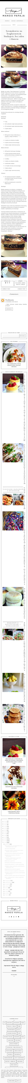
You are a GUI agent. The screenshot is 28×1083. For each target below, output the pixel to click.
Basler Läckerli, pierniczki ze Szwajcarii (15, 875)
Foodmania (9, 300)
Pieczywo (17, 1040)
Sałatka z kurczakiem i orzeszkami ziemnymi (24, 688)
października (8, 882)
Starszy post (21, 289)
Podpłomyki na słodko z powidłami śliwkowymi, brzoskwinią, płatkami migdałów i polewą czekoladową (24, 548)
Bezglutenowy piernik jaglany (12, 869)
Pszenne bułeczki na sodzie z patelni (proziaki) (24, 603)
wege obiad (14, 1064)
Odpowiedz (9, 309)
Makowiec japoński (10, 860)
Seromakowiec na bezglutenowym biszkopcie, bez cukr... (14, 846)
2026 (5, 821)
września (7, 884)
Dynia (22, 1036)
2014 (5, 842)
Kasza (18, 1029)
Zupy (19, 1033)
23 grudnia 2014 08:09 (11, 301)
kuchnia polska (8, 1036)
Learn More (12, 1080)
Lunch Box (10, 1040)
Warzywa (9, 1022)
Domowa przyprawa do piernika (13, 862)
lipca (6, 887)
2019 (5, 833)
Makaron (16, 1036)
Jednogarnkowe (8, 1057)
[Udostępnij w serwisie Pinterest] (9, 283)
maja (6, 891)
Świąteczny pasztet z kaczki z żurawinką (12, 855)
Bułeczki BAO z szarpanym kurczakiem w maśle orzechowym (24, 464)
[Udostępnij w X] (5, 283)
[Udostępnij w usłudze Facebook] (7, 283)
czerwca (7, 889)
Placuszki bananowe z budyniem (24, 498)
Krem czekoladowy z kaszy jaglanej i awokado (14, 878)
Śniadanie (16, 1022)
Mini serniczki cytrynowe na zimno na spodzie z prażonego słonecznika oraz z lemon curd (24, 407)
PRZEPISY (7, 20)
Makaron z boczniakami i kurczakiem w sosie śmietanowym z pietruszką (24, 646)
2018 (5, 835)
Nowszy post (6, 289)
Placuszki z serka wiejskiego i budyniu (24, 718)
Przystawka (9, 1050)
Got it (18, 1080)
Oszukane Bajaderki (10, 848)
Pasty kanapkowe (19, 1057)
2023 (5, 826)
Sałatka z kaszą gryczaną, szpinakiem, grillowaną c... (15, 873)
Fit (4, 1022)
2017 (5, 837)
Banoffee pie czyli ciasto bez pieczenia (14, 787)
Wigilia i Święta (20, 284)
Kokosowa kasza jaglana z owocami (14, 870)
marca (7, 895)
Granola (10, 1054)
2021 (5, 830)
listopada (8, 880)
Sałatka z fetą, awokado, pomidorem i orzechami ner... (15, 867)
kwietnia (7, 893)
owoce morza (18, 1050)
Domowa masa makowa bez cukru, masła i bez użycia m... (14, 851)
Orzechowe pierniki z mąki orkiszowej (14, 864)
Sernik (23, 283)
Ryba (19, 1026)
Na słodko (18, 283)
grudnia (7, 844)
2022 (5, 828)
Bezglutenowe (14, 1043)
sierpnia (7, 886)
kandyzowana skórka (11, 156)
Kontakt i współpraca (17, 20)
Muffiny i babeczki (10, 1061)
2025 (5, 823)
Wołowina (17, 1054)
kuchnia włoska (11, 1033)
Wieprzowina (11, 1029)
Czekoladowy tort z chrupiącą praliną (14, 812)
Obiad (22, 1022)
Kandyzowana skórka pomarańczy (14, 853)
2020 (5, 832)
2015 (5, 841)
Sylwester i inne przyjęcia (14, 1047)
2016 (5, 839)
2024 (5, 824)
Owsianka (20, 1061)
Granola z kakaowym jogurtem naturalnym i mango (13, 858)
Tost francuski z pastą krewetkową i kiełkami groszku (14, 365)
